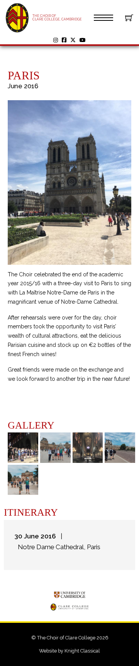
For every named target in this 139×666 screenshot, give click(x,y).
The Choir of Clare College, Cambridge (57, 17)
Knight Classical (82, 651)
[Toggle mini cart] (129, 17)
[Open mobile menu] (103, 18)
